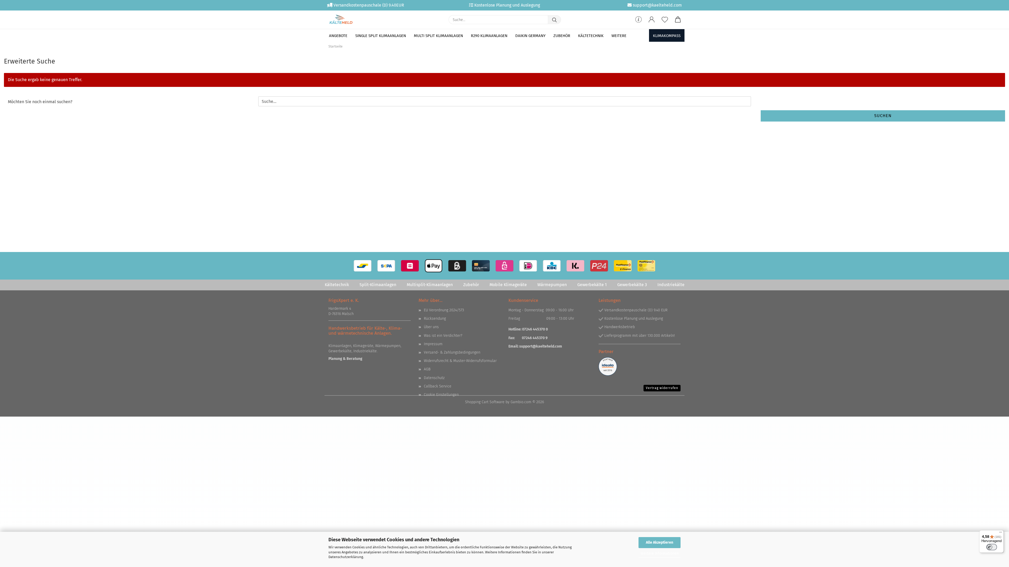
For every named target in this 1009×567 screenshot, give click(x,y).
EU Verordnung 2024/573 (444, 310)
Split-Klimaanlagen (377, 284)
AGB (427, 369)
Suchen (883, 115)
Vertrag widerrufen (662, 388)
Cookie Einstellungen (441, 394)
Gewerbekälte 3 (632, 284)
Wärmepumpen (552, 284)
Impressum (433, 344)
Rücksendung (435, 318)
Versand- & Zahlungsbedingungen (452, 352)
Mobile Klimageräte (508, 284)
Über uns (431, 327)
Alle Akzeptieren (659, 542)
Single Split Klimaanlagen (380, 35)
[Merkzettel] (664, 19)
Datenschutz (434, 378)
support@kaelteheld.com (540, 346)
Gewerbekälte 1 (592, 284)
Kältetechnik (591, 35)
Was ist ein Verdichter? (443, 335)
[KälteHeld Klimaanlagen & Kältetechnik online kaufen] (340, 19)
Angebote (338, 35)
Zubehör (561, 35)
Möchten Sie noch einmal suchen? (40, 101)
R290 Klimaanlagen (489, 35)
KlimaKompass (667, 35)
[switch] (991, 547)
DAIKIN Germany (530, 35)
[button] (651, 19)
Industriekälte (670, 284)
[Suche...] (554, 19)
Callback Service (437, 386)
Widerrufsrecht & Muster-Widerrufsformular (460, 361)
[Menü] (1000, 533)
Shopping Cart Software (484, 402)
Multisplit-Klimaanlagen (430, 284)
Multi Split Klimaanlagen (438, 35)
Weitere (618, 35)
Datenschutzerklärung (345, 557)
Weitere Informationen (660, 553)
